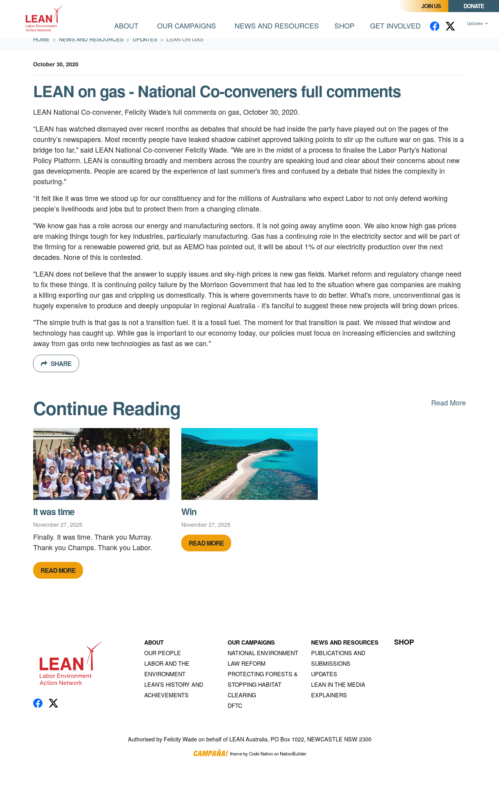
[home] (45, 19)
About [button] (126, 25)
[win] (249, 464)
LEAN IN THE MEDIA (338, 684)
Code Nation (261, 754)
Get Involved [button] (395, 25)
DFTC (235, 705)
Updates (145, 39)
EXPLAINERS (329, 695)
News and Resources (91, 39)
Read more (58, 570)
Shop (344, 25)
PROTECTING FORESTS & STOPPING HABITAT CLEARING (263, 684)
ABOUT (154, 642)
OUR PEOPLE (162, 653)
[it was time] (101, 464)
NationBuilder (293, 754)
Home (41, 39)
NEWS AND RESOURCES (345, 642)
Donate (474, 6)
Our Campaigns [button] (186, 25)
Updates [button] (475, 23)
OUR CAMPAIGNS (251, 642)
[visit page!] (434, 26)
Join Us (431, 6)
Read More (448, 402)
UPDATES (324, 674)
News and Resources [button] (281, 25)
